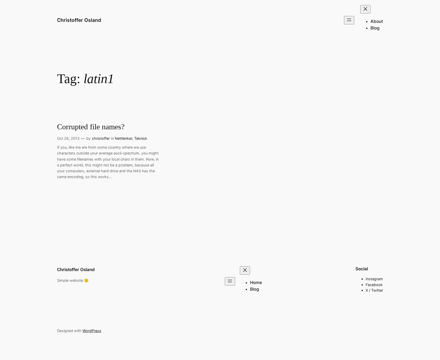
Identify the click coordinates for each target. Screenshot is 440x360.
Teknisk (140, 138)
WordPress (91, 330)
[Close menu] (365, 9)
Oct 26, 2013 (68, 138)
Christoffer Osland (79, 20)
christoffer (101, 138)
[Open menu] (349, 20)
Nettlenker (123, 138)
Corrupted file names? (91, 127)
